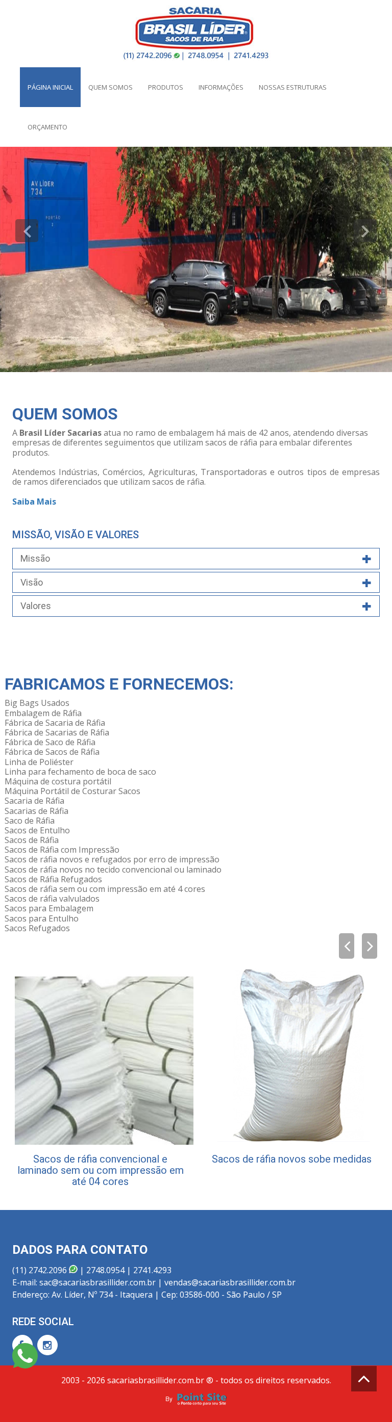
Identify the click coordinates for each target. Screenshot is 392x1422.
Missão (35, 558)
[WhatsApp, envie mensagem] (25, 1356)
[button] (26, 230)
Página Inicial (50, 87)
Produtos (165, 87)
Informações (221, 87)
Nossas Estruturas (293, 87)
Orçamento (47, 126)
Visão (31, 582)
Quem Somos (110, 87)
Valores (35, 605)
